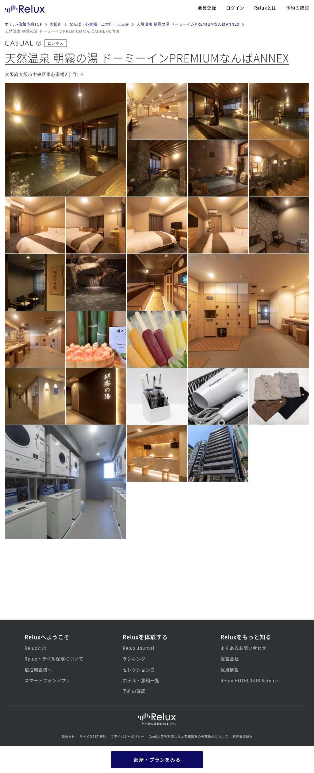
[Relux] (25, 7)
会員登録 (207, 8)
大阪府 (56, 24)
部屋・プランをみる (157, 759)
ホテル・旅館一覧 (141, 680)
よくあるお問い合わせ (243, 648)
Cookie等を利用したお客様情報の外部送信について (188, 736)
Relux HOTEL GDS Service (249, 680)
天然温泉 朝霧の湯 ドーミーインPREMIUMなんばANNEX (187, 24)
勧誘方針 (68, 736)
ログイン (235, 8)
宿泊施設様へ (38, 669)
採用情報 (229, 669)
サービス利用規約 (92, 736)
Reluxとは (265, 8)
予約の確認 (297, 8)
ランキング (134, 658)
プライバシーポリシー (127, 736)
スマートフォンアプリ (48, 680)
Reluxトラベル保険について (54, 658)
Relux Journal (139, 648)
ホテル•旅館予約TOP (24, 24)
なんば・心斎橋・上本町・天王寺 (99, 24)
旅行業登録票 (242, 736)
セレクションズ (139, 669)
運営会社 (229, 658)
